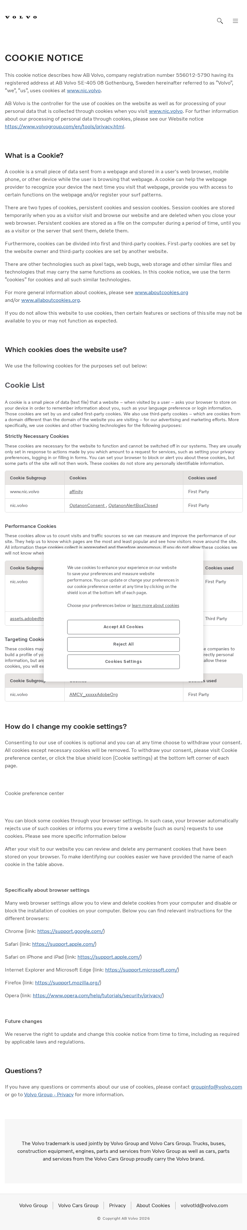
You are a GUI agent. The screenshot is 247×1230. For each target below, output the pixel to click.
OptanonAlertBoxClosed (133, 505)
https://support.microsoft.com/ (141, 970)
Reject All (123, 644)
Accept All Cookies (124, 626)
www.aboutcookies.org (161, 292)
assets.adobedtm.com (32, 618)
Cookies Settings (123, 661)
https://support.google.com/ (70, 931)
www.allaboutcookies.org (50, 300)
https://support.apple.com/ (63, 944)
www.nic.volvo (84, 90)
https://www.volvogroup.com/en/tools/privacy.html (64, 126)
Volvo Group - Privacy (49, 1094)
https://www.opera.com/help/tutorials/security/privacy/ (97, 995)
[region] (123, 615)
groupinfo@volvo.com (216, 1087)
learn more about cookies (155, 605)
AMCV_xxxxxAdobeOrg (93, 694)
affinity (76, 491)
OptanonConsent (87, 505)
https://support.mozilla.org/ (67, 983)
